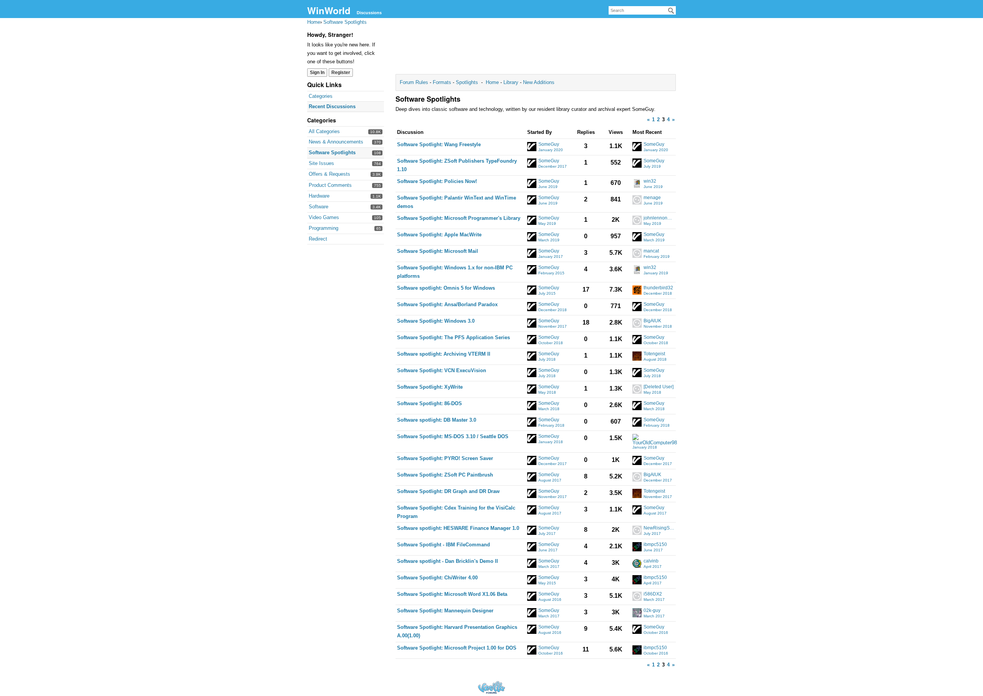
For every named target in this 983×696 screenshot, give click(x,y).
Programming (323, 228)
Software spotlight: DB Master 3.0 (436, 420)
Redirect (318, 239)
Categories (321, 96)
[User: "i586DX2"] (637, 596)
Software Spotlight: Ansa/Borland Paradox (447, 304)
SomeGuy (548, 144)
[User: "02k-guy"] (637, 612)
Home (493, 82)
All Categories (324, 131)
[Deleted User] (659, 386)
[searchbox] (642, 10)
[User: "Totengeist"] (637, 356)
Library (511, 82)
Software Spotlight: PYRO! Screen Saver (445, 458)
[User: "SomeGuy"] (531, 146)
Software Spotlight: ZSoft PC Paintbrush (445, 475)
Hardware (319, 196)
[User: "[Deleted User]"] (637, 389)
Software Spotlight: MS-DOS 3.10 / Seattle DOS (452, 436)
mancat (651, 251)
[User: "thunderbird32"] (637, 290)
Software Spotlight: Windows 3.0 (436, 321)
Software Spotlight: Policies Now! (437, 181)
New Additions (537, 82)
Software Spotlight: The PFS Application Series (453, 337)
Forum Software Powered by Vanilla (491, 687)
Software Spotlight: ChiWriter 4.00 (437, 578)
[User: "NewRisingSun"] (637, 530)
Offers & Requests (329, 174)
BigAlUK (652, 320)
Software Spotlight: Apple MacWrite (439, 234)
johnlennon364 (659, 218)
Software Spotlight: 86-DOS (429, 403)
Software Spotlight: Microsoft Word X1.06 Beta (452, 594)
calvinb (651, 561)
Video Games (324, 217)
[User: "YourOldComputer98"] (654, 439)
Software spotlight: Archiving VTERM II (443, 354)
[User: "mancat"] (637, 253)
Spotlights (467, 82)
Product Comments (330, 185)
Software (318, 206)
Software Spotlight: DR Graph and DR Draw (448, 491)
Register (340, 72)
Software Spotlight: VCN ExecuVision (441, 370)
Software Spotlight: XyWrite (430, 387)
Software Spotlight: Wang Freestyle (439, 144)
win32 (650, 181)
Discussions (369, 12)
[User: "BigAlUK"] (637, 323)
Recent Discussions (332, 106)
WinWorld (329, 10)
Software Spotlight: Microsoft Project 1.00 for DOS (456, 648)
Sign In (317, 72)
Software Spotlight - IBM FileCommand (443, 545)
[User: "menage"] (637, 200)
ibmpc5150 (655, 544)
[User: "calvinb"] (637, 563)
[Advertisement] (536, 48)
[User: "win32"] (637, 183)
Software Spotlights (332, 152)
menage (652, 197)
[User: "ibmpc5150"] (637, 546)
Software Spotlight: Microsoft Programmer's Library (458, 218)
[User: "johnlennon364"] (637, 220)
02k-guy (652, 610)
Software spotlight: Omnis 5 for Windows (446, 288)
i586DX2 (653, 594)
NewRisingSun (659, 528)
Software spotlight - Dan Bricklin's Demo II (447, 561)
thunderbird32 (658, 287)
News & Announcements (336, 142)
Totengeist (654, 353)
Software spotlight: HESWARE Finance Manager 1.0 (458, 528)
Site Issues (321, 163)
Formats (442, 82)
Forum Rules (415, 82)
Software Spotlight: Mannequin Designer (445, 611)
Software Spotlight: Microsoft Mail (437, 251)
